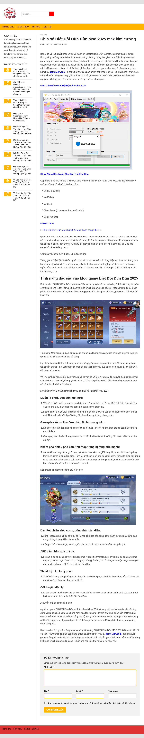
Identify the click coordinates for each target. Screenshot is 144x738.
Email (79, 691)
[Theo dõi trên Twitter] (136, 14)
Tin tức (36, 27)
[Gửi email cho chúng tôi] (140, 14)
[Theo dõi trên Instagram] (133, 14)
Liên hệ (47, 27)
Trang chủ (8, 27)
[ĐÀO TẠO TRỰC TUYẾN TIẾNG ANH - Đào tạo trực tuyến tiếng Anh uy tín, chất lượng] (9, 14)
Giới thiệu (23, 27)
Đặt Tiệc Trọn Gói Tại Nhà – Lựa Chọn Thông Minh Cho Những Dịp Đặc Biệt (22, 130)
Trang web (113, 691)
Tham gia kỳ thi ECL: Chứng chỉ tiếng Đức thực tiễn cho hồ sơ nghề (21, 72)
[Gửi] (51, 14)
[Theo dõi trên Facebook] (129, 14)
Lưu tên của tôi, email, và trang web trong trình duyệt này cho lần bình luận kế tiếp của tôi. (92, 703)
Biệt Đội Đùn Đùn (54, 54)
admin (64, 44)
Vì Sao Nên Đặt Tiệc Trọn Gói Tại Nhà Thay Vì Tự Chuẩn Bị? (22, 183)
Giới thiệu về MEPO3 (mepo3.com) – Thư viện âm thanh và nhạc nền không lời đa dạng (22, 88)
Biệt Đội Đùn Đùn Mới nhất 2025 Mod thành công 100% (71, 230)
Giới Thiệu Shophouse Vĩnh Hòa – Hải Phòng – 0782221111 (21, 117)
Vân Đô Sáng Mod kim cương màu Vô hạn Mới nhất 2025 (80, 391)
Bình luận (49, 667)
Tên (46, 691)
